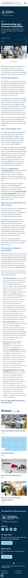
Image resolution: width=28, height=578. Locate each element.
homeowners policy (7, 170)
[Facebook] (10, 529)
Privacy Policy (18, 573)
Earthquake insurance (9, 370)
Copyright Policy (4, 573)
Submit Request (7, 557)
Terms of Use (4, 571)
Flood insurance (13, 350)
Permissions (18, 571)
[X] (2, 529)
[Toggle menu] (25, 3)
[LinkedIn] (6, 529)
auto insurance (13, 168)
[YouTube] (15, 529)
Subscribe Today (7, 543)
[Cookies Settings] (2, 575)
